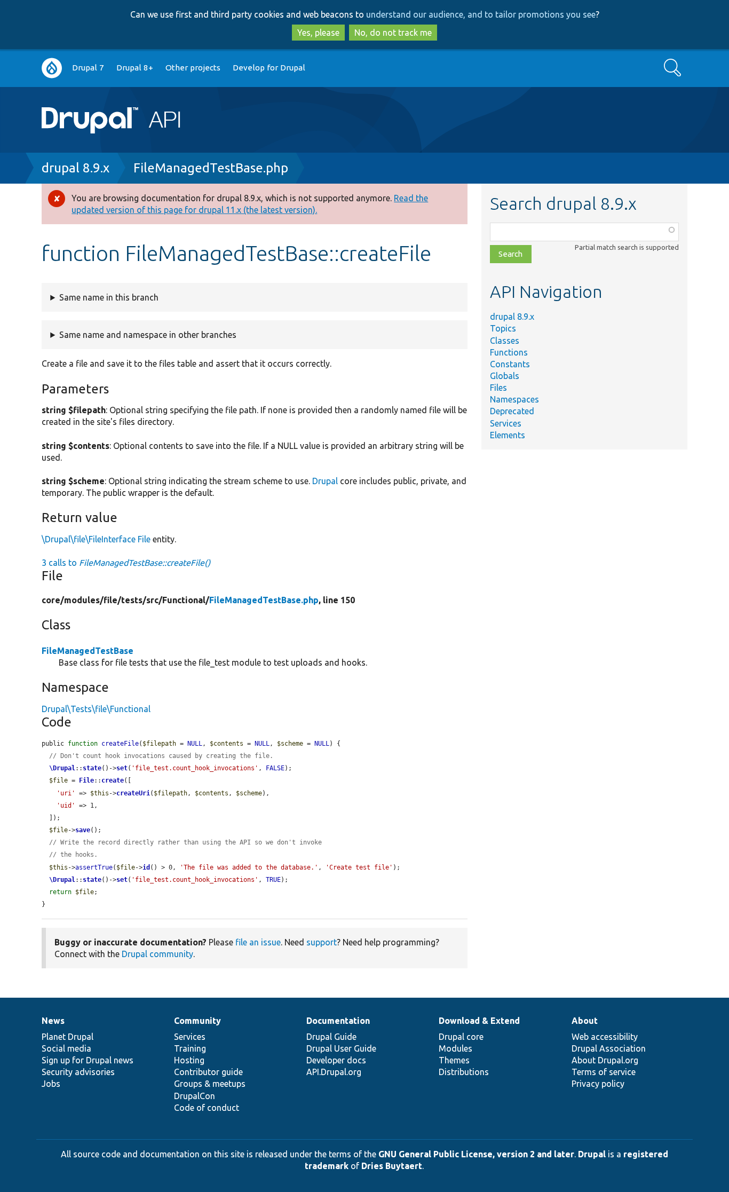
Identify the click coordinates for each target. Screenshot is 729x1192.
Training (190, 1048)
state (92, 768)
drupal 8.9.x (75, 168)
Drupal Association (609, 1048)
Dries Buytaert (391, 1166)
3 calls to (126, 562)
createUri (133, 793)
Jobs (51, 1083)
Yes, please (318, 32)
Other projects (192, 67)
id (146, 867)
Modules (455, 1048)
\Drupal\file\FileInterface (89, 539)
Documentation (338, 1020)
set (122, 768)
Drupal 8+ (134, 67)
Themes (454, 1060)
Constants (510, 364)
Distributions (464, 1072)
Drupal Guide (331, 1036)
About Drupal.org (605, 1060)
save (82, 830)
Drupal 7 (88, 67)
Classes (504, 340)
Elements (507, 435)
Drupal (325, 481)
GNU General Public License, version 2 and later (476, 1154)
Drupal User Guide (341, 1048)
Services (505, 423)
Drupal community (157, 954)
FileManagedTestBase (87, 651)
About (585, 1020)
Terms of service (604, 1072)
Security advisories (78, 1072)
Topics (503, 328)
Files (498, 387)
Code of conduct (206, 1107)
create (112, 780)
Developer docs (336, 1060)
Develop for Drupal (269, 67)
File (144, 539)
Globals (504, 376)
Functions (509, 352)
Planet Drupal (67, 1036)
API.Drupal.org (333, 1072)
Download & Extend (479, 1020)
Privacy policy (598, 1083)
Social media (66, 1048)
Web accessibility (605, 1036)
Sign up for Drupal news (87, 1060)
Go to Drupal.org (52, 68)
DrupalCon (194, 1096)
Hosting (189, 1060)
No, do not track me (393, 32)
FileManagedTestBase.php (210, 168)
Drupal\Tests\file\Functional (96, 709)
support (321, 942)
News (53, 1020)
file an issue (258, 942)
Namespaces (514, 399)
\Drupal (62, 768)
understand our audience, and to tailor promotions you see (481, 14)
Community (197, 1020)
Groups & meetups (209, 1083)
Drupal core (461, 1036)
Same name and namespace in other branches (147, 335)
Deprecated (512, 411)
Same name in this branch (109, 297)
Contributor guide (208, 1072)
